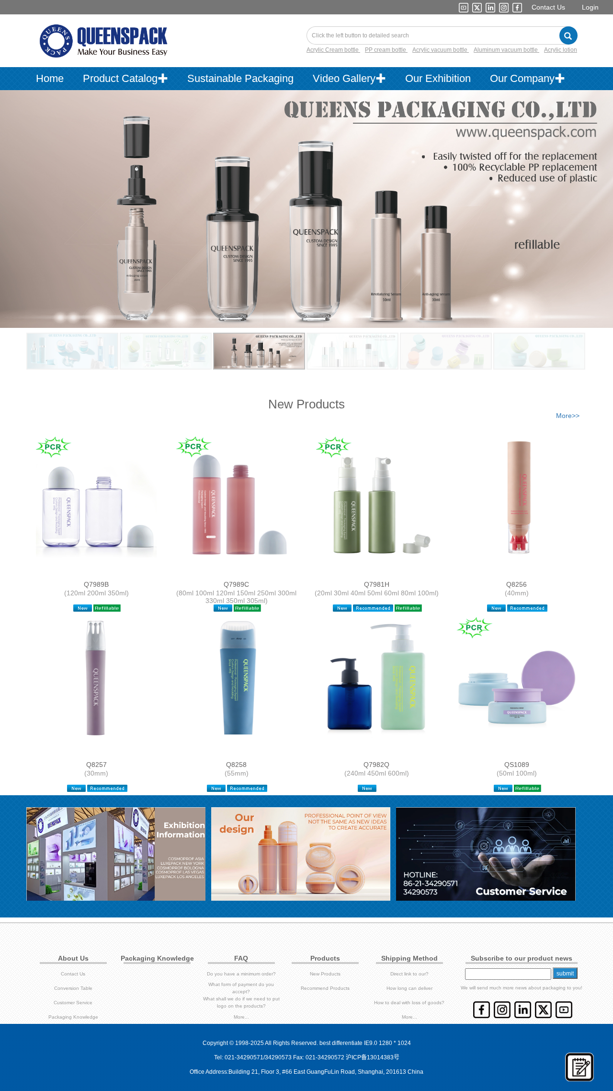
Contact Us (548, 7)
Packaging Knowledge (73, 1017)
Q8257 (96, 764)
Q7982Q (376, 764)
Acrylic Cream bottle (333, 49)
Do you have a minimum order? (241, 973)
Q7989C (236, 584)
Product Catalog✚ (125, 78)
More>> (567, 415)
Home (50, 78)
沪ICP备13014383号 (372, 1057)
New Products (325, 973)
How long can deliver (409, 988)
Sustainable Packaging (240, 78)
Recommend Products (325, 988)
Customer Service (73, 1002)
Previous (35, 199)
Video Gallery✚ (349, 78)
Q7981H (376, 584)
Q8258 (236, 764)
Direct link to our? (409, 973)
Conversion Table (73, 988)
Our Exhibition (438, 78)
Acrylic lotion (560, 49)
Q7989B (96, 584)
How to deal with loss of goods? (409, 1002)
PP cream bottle (386, 49)
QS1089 (516, 764)
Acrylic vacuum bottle (440, 49)
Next (577, 199)
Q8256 (516, 584)
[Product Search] (568, 35)
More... (241, 1017)
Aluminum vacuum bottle (506, 49)
